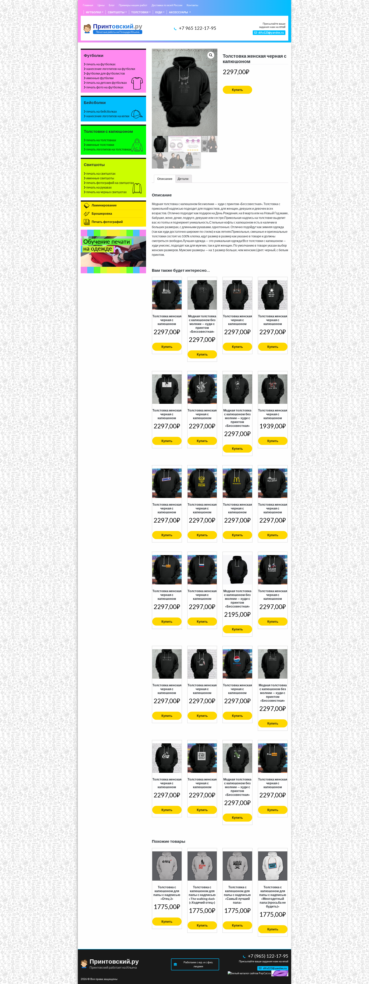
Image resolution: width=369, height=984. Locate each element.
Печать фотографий (107, 222)
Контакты (192, 5)
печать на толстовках (101, 140)
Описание (164, 178)
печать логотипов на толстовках (108, 149)
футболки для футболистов (105, 73)
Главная (88, 5)
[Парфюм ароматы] (279, 973)
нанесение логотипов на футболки (110, 69)
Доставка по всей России (167, 5)
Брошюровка (101, 213)
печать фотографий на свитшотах (110, 182)
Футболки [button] (93, 12)
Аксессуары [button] (179, 12)
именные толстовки (100, 144)
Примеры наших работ (133, 5)
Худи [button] (158, 12)
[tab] (165, 179)
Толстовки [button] (139, 12)
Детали (183, 178)
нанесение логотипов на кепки (107, 116)
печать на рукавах (99, 187)
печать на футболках (101, 64)
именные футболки (100, 78)
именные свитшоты (100, 178)
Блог (112, 5)
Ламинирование (104, 205)
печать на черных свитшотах (106, 192)
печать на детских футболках (106, 82)
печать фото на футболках (104, 87)
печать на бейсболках (101, 111)
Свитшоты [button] (116, 12)
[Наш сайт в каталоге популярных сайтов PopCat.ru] (249, 973)
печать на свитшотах (101, 173)
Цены (101, 5)
